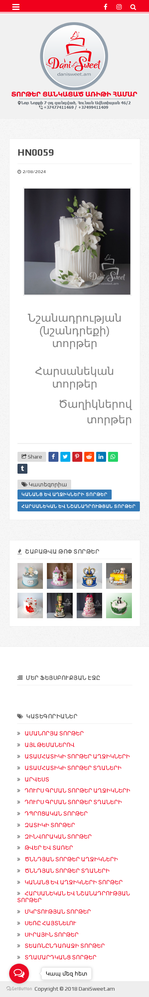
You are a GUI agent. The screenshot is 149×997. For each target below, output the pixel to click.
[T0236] (119, 576)
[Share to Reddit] (89, 457)
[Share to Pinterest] (77, 457)
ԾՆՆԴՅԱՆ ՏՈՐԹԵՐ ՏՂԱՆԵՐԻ (67, 871)
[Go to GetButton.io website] (19, 988)
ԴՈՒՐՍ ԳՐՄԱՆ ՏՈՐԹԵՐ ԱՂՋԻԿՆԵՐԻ (77, 790)
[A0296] (60, 576)
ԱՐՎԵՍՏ (37, 779)
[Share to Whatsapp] (113, 457)
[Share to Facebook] (53, 457)
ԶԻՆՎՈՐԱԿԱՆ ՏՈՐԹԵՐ (58, 836)
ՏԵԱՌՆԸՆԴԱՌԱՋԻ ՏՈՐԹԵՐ (65, 946)
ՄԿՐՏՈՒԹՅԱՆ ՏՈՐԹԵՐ (58, 911)
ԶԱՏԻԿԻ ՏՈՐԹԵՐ (50, 825)
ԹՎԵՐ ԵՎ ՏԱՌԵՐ (49, 848)
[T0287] (60, 606)
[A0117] (30, 606)
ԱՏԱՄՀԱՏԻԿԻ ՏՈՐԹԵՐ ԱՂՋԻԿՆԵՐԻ (77, 756)
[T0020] (119, 606)
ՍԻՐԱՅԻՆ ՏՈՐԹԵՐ (52, 934)
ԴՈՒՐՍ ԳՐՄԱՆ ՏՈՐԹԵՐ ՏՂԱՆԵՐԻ (73, 802)
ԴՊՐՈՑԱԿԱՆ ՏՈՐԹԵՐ (56, 813)
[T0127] (90, 576)
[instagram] (119, 7)
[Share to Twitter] (65, 457)
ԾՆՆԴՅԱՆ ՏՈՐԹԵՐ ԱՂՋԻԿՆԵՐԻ (71, 859)
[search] (133, 7)
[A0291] (90, 606)
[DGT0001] (30, 576)
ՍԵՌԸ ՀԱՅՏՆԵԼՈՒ (50, 923)
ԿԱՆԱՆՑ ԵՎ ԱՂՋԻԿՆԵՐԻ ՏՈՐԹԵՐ (64, 494)
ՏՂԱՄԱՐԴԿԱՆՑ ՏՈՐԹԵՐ (61, 957)
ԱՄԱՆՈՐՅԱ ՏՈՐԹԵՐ (54, 733)
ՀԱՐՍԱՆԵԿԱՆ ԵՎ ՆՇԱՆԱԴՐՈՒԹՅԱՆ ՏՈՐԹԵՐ (78, 506)
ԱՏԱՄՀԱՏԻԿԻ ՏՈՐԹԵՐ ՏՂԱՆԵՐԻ (73, 768)
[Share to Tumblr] (22, 469)
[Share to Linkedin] (101, 457)
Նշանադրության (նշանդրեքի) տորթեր (75, 330)
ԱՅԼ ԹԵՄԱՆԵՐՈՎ (50, 745)
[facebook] (105, 7)
